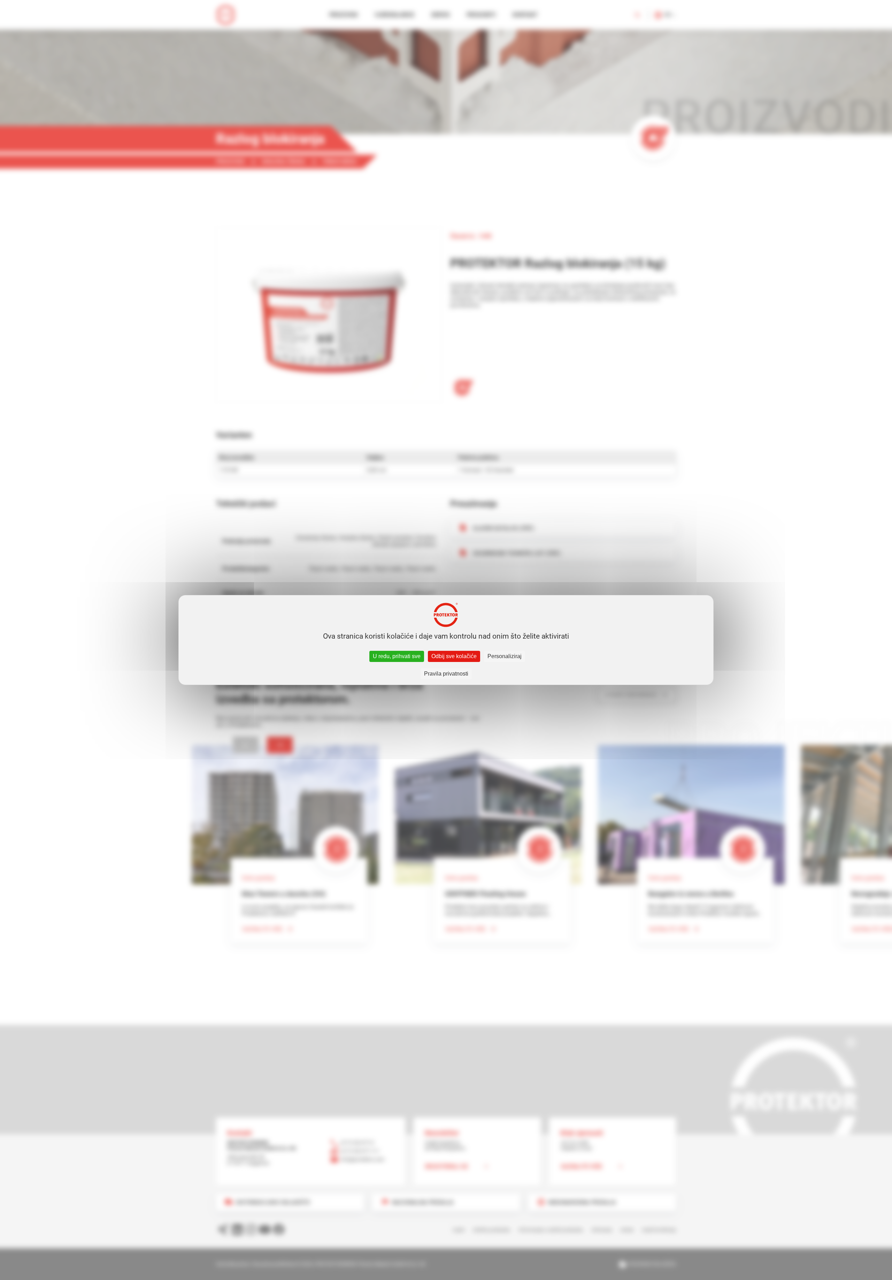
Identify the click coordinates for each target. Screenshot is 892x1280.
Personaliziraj (504, 656)
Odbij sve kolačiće (454, 656)
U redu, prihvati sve (397, 656)
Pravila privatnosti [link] (446, 674)
